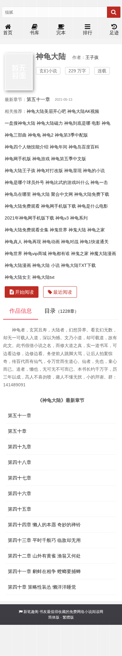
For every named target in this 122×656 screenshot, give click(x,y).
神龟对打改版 (50, 170)
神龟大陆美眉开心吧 (46, 111)
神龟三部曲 (16, 135)
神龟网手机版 (18, 158)
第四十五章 (19, 509)
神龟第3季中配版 (71, 135)
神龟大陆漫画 (18, 265)
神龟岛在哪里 (18, 194)
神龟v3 (62, 217)
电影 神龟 (101, 123)
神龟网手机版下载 (58, 206)
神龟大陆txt (43, 277)
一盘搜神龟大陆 (20, 123)
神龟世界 (13, 253)
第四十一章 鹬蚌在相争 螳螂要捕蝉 (44, 571)
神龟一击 (99, 182)
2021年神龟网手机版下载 (29, 217)
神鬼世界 (58, 229)
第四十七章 (19, 477)
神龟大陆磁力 (50, 123)
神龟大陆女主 (18, 277)
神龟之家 (96, 229)
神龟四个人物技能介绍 (26, 146)
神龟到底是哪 (77, 123)
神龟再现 (32, 241)
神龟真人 (13, 241)
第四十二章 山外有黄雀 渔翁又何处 (44, 555)
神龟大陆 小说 (46, 265)
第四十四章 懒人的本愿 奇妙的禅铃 (44, 524)
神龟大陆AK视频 (83, 111)
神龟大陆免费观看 (22, 206)
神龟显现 (73, 170)
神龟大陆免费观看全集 (26, 229)
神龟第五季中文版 (68, 158)
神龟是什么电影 (92, 206)
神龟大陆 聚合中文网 (52, 194)
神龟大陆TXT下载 (78, 265)
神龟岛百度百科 (84, 146)
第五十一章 (38, 99)
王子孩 (92, 57)
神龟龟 (34, 135)
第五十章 (17, 431)
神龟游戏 (41, 158)
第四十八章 (19, 462)
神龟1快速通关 (94, 241)
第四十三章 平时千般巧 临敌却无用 (44, 540)
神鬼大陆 (77, 229)
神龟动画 (51, 241)
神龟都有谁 (59, 253)
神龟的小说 (94, 170)
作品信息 (20, 311)
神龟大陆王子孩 (20, 170)
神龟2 (47, 135)
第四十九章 (19, 446)
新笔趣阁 (30, 612)
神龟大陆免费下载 (91, 194)
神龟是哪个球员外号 (24, 182)
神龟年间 (58, 146)
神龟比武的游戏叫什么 (67, 182)
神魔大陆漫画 (103, 253)
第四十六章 (19, 493)
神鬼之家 (80, 253)
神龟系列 (79, 217)
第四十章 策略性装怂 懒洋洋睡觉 (42, 587)
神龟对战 (70, 241)
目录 (61, 311)
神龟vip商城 (35, 253)
